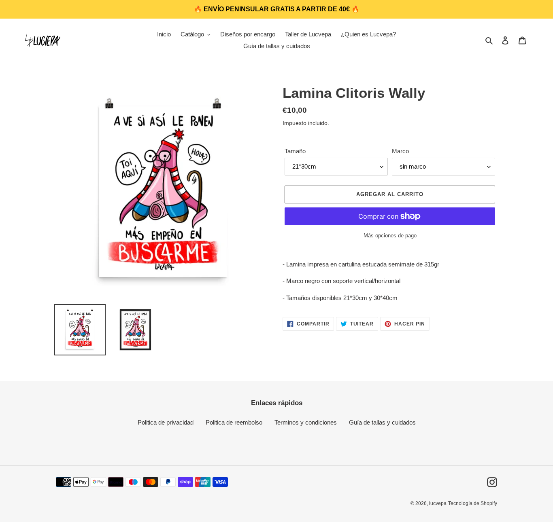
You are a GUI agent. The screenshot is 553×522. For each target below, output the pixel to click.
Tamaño (295, 151)
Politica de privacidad (166, 422)
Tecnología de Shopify (472, 503)
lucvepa (438, 503)
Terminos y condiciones (305, 422)
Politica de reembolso (234, 422)
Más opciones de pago (390, 235)
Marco (400, 151)
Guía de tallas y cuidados (382, 422)
